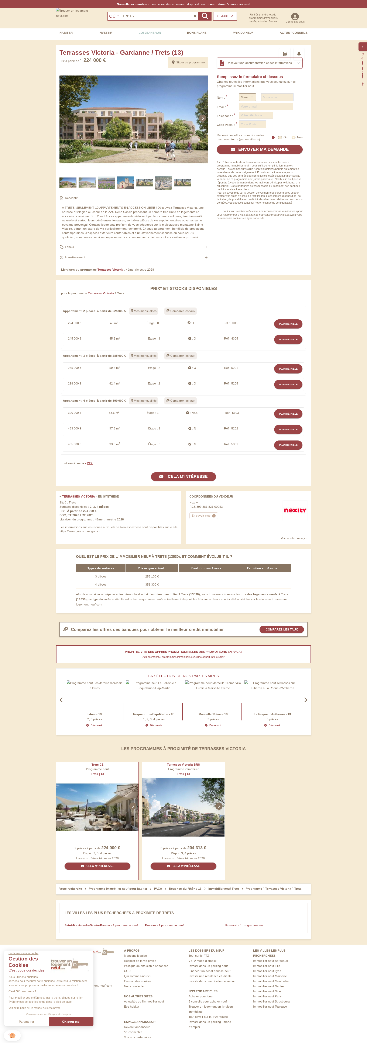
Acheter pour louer (201, 996)
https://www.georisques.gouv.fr (79, 531)
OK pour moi (71, 1021)
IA (226, 16)
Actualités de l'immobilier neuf (144, 1001)
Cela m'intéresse (187, 476)
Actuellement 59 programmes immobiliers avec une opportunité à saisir (183, 657)
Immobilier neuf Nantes (268, 986)
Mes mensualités (145, 311)
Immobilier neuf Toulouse (270, 1006)
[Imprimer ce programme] (284, 54)
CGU (127, 971)
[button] (12, 1035)
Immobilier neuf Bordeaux (270, 960)
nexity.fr (302, 538)
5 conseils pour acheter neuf (208, 1001)
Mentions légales (135, 955)
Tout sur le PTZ (199, 955)
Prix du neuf (243, 32)
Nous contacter (134, 986)
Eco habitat (131, 1006)
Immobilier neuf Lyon (267, 971)
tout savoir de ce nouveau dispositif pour (183, 4)
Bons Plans (196, 32)
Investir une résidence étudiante (210, 976)
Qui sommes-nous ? (137, 976)
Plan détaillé (288, 324)
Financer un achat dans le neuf (209, 971)
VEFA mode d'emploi (202, 960)
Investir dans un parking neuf (208, 966)
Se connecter (133, 1032)
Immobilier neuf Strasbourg (271, 1001)
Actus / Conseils (294, 32)
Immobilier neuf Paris (267, 996)
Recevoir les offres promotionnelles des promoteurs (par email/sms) (240, 137)
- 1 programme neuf (101, 925)
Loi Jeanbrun (150, 32)
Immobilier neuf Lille (266, 966)
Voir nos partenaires (137, 1037)
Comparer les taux (182, 311)
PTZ (90, 463)
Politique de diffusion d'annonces (146, 966)
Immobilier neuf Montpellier (271, 981)
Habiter (66, 32)
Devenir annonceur (137, 1027)
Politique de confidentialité (276, 202)
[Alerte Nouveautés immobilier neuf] (299, 54)
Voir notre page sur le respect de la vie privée (34, 1008)
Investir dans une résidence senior (212, 981)
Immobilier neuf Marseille (270, 976)
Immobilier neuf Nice (267, 991)
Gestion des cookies (137, 981)
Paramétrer (26, 1021)
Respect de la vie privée (140, 960)
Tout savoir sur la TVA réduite (208, 1016)
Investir (105, 32)
